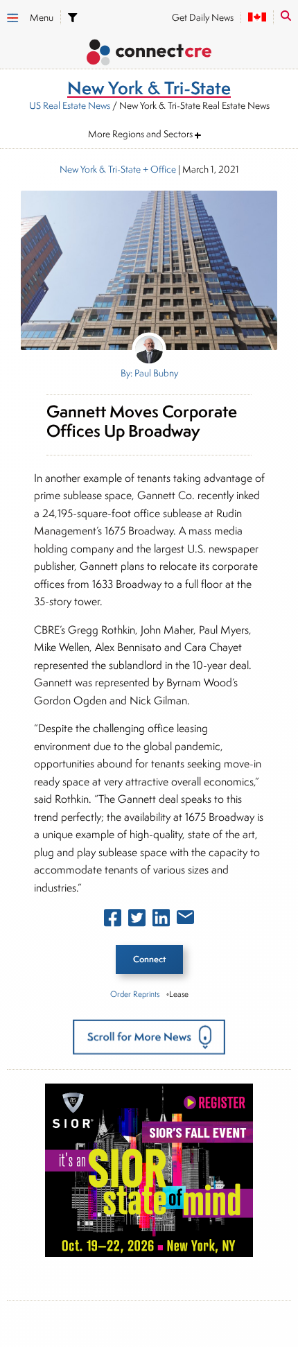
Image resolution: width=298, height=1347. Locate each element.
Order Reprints (134, 994)
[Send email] (185, 920)
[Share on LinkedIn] (161, 921)
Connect (149, 959)
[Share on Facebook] (112, 921)
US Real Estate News (69, 105)
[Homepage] (149, 54)
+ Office (158, 169)
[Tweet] (137, 921)
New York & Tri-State (100, 169)
